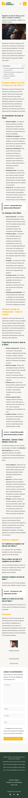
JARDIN (19, 20)
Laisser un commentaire (9, 20)
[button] (20, 4)
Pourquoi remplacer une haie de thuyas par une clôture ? (14, 69)
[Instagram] (14, 794)
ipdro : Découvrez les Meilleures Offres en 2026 (14, 770)
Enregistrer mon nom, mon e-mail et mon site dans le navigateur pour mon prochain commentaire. (14, 731)
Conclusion (7, 78)
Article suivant (14, 663)
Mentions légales (14, 780)
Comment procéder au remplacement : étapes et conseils (14, 73)
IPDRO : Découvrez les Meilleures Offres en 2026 (14, 764)
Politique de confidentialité (14, 782)
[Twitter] (10, 794)
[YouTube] (17, 794)
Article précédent (14, 658)
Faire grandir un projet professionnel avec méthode (14, 761)
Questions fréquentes (9, 76)
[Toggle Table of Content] (22, 66)
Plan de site (14, 785)
